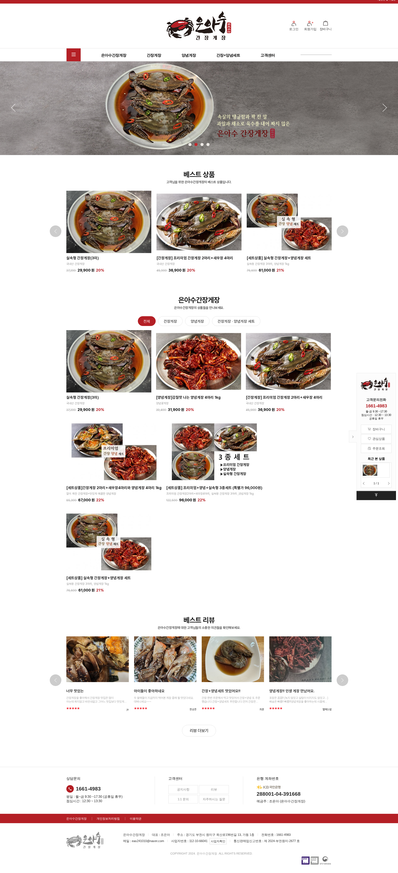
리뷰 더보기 (199, 730)
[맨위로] (376, 495)
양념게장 (189, 55)
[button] (363, 483)
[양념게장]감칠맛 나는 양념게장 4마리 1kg (188, 397)
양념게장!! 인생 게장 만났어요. (231, 691)
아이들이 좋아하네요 (88, 691)
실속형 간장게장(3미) (267, 258)
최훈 (201, 709)
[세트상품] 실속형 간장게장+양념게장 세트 (193, 258)
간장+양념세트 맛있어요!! (160, 691)
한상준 (132, 709)
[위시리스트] (119, 222)
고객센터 (268, 55)
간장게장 (154, 55)
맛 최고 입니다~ (288, 691)
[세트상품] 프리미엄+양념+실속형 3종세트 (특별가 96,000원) (214, 487)
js (67, 709)
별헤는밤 (266, 709)
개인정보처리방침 (108, 818)
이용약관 (135, 818)
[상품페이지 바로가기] (104, 659)
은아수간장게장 (113, 55)
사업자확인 (218, 841)
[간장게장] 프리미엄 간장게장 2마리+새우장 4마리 (109, 258)
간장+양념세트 (228, 55)
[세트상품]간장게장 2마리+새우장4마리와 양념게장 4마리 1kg (113, 487)
